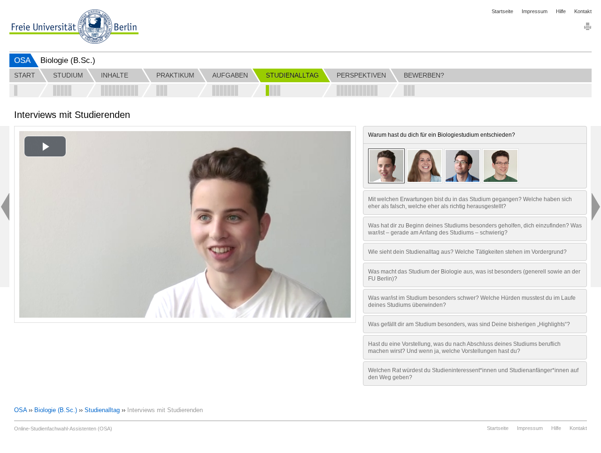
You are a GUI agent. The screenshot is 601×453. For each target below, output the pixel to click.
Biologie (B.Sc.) (55, 410)
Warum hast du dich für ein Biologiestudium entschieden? (441, 135)
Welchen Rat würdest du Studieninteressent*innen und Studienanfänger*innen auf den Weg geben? (473, 373)
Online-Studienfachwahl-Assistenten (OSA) (63, 428)
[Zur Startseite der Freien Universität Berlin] (74, 26)
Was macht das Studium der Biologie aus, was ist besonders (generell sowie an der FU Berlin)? (474, 274)
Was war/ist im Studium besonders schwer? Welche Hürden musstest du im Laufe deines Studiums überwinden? (472, 301)
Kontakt (583, 11)
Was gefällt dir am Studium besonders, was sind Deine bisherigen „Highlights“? (469, 324)
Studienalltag (102, 410)
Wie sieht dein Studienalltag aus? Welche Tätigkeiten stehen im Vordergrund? (467, 252)
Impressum (534, 11)
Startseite (502, 11)
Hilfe (561, 11)
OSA (22, 60)
